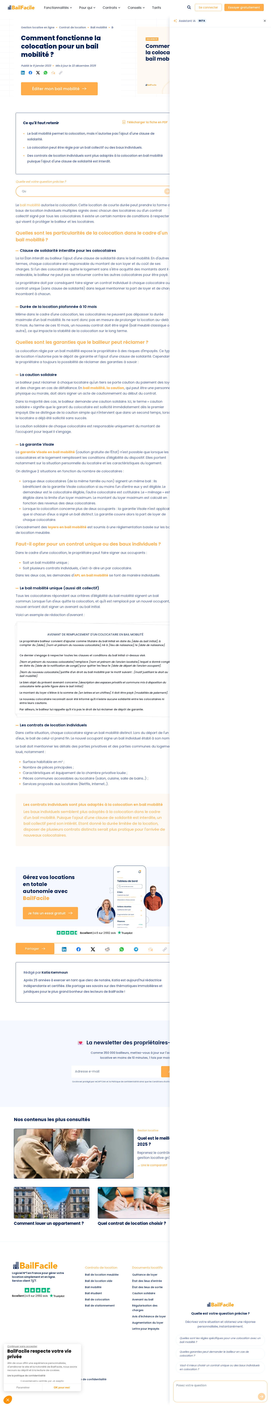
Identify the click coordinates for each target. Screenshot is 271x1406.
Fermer (106, 722)
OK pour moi (165, 722)
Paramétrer (135, 722)
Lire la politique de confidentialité (114, 711)
